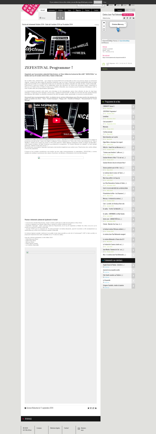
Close (104, 2)
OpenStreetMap (125, 41)
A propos (39, 428)
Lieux (69, 10)
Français (119, 10)
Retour (42, 17)
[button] (118, 30)
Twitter (118, 5)
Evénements (51, 10)
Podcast (87, 10)
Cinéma (97, 24)
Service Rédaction (33, 407)
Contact (96, 10)
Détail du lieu (106, 18)
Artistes (60, 10)
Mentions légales (55, 428)
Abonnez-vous (83, 429)
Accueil (43, 10)
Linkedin (132, 5)
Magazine (78, 10)
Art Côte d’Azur (27, 430)
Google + (125, 5)
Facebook (111, 5)
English (130, 10)
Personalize (98, 2)
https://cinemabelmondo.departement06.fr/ (114, 57)
